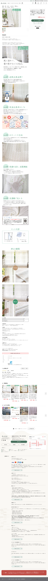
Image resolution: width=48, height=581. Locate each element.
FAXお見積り (23, 444)
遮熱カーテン (12, 7)
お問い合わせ (19, 441)
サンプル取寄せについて (22, 450)
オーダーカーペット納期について (14, 450)
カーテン (8, 6)
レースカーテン (12, 6)
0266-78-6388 (18, 437)
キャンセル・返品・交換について (23, 449)
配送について (11, 449)
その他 (5, 7)
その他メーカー (16, 6)
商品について (3, 450)
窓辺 (5, 6)
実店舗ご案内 (32, 428)
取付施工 (14, 444)
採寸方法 (5, 444)
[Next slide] (45, 393)
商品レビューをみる (37, 26)
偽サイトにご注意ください (5, 451)
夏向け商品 (9, 7)
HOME (3, 6)
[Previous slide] (2, 393)
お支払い (3, 449)
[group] (6, 392)
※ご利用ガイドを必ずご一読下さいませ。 (15, 353)
